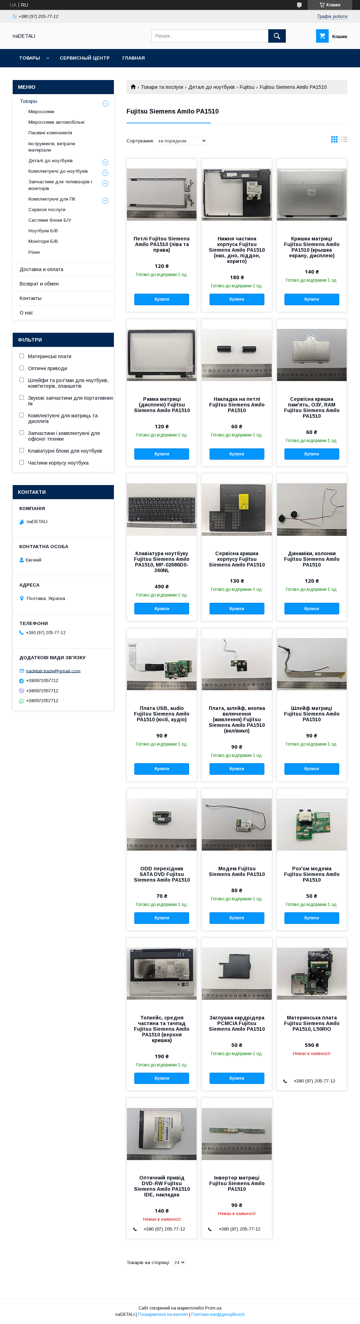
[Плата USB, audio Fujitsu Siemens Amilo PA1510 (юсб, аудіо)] (162, 664)
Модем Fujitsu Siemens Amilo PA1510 (237, 871)
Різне (34, 252)
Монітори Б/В (43, 241)
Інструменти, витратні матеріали (51, 147)
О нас (26, 312)
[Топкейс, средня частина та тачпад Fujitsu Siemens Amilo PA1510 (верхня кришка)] (162, 973)
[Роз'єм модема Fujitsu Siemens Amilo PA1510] (312, 824)
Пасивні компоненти (50, 132)
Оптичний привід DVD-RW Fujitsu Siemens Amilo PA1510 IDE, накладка (162, 1186)
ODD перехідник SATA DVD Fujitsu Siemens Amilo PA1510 (162, 874)
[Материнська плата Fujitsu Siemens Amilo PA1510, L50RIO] (312, 973)
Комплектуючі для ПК (51, 199)
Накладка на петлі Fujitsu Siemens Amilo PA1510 (237, 404)
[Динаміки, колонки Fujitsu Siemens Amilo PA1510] (312, 509)
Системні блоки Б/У (49, 220)
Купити (162, 299)
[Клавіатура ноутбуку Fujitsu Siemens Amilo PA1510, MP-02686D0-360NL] (162, 509)
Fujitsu (247, 87)
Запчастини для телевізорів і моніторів (60, 185)
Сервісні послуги (46, 209)
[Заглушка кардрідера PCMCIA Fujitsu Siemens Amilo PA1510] (236, 973)
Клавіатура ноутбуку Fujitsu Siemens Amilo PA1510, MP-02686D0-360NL (161, 562)
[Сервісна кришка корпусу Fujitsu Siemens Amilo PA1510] (236, 509)
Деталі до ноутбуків (211, 87)
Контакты (30, 298)
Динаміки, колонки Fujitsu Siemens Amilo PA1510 (312, 559)
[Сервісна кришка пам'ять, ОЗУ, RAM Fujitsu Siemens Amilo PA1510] (312, 354)
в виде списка (344, 141)
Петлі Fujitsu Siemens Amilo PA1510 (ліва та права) (162, 244)
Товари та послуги (162, 87)
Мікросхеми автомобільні (56, 122)
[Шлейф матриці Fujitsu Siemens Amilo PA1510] (312, 664)
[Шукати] (277, 36)
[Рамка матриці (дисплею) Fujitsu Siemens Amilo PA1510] (162, 354)
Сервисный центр (85, 58)
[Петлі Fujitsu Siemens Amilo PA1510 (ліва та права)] (162, 194)
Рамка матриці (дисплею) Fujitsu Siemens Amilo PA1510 (162, 404)
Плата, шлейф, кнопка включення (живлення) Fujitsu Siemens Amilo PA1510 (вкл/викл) (237, 719)
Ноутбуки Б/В (43, 230)
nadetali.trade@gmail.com (53, 670)
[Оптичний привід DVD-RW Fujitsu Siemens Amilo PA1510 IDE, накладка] (162, 1133)
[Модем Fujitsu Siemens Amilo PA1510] (236, 824)
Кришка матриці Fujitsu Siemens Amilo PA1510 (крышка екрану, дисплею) (312, 247)
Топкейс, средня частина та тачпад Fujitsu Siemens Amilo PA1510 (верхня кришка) (161, 1029)
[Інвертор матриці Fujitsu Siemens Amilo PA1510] (236, 1133)
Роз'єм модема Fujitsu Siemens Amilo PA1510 (312, 874)
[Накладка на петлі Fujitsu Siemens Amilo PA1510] (236, 354)
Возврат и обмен (39, 284)
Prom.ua (213, 1308)
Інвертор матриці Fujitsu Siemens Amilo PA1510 (237, 1183)
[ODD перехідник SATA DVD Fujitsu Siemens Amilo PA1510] (162, 824)
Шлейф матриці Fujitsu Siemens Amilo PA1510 (312, 713)
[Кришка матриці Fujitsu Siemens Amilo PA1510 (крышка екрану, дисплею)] (312, 194)
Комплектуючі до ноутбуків (58, 171)
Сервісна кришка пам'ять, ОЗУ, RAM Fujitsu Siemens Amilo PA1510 (312, 407)
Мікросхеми (41, 111)
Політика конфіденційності (218, 1314)
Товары (29, 58)
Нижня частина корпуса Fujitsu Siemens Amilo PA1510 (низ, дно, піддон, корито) (237, 250)
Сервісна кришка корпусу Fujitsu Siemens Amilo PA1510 (237, 559)
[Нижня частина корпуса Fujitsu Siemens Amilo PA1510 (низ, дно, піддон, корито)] (236, 194)
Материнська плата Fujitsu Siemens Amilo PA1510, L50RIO (312, 1023)
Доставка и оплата (41, 269)
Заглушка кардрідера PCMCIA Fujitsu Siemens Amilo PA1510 (237, 1023)
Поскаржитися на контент (163, 1314)
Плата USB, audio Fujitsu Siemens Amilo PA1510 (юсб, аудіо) (161, 713)
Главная (133, 58)
